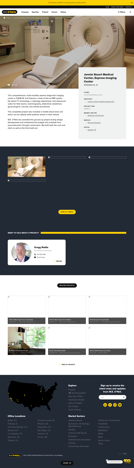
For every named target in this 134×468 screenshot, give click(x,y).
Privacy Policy (49, 455)
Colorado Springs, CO (17, 426)
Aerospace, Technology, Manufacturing (78, 425)
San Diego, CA (43, 430)
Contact (128, 7)
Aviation (71, 429)
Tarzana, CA (42, 433)
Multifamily (102, 430)
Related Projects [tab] (67, 285)
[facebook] (110, 405)
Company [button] (25, 12)
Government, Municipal (78, 446)
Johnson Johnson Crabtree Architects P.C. (101, 102)
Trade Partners (117, 7)
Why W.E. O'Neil (75, 396)
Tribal (100, 443)
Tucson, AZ (42, 436)
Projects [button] (45, 12)
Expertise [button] (35, 12)
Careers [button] (54, 12)
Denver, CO (13, 430)
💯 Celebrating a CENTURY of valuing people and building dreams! (67, 3)
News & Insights (75, 403)
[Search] (130, 12)
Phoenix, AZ (42, 423)
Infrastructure (103, 426)
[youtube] (120, 405)
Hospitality (102, 423)
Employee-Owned (76, 399)
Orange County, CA (46, 420)
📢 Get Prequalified (77, 392)
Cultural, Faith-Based (77, 432)
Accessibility (59, 455)
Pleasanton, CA (44, 426)
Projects (9, 18)
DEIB (107, 7)
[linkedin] (105, 405)
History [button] (63, 12)
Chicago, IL (13, 423)
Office (100, 433)
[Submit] (123, 397)
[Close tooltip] (107, 460)
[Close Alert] (132, 3)
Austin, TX (12, 420)
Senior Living (103, 440)
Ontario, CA (13, 440)
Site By (120, 453)
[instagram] (115, 405)
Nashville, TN (92, 130)
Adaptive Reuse (75, 420)
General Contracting (94, 123)
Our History (73, 406)
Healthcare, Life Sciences (96, 115)
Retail (100, 436)
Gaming (71, 442)
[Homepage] (9, 12)
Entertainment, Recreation (79, 439)
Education (72, 436)
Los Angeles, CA (15, 433)
